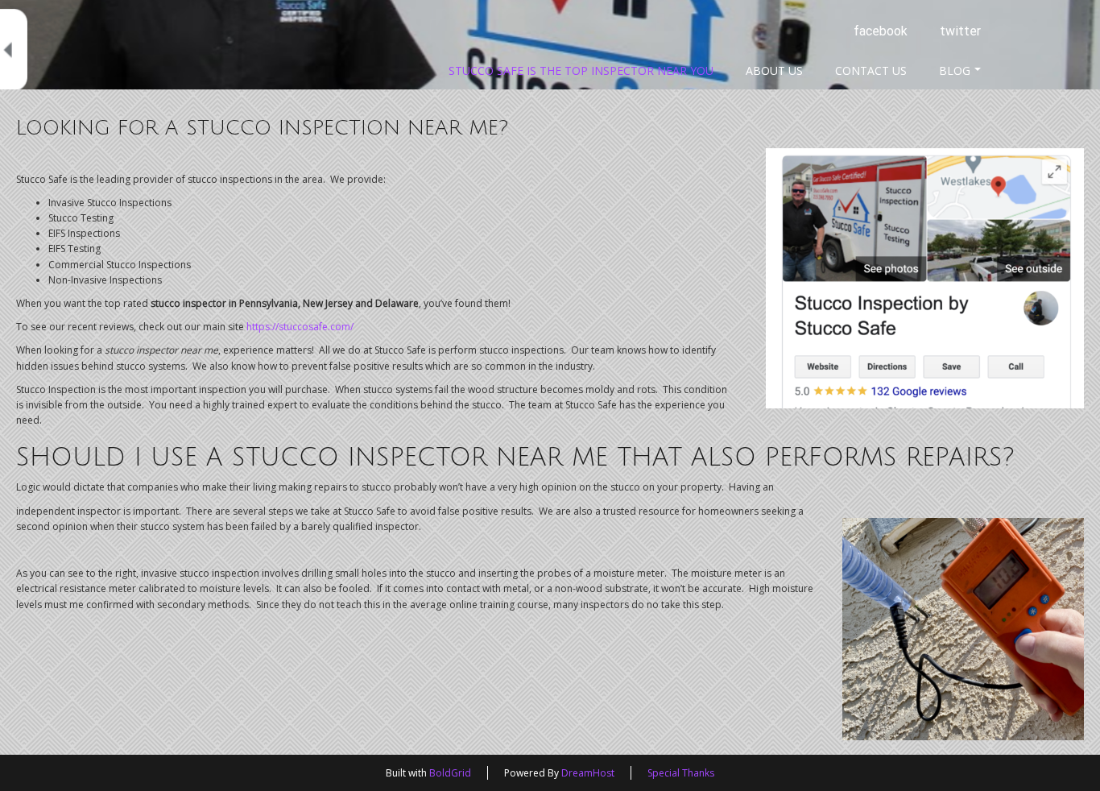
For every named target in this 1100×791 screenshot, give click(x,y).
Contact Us (871, 70)
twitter (960, 31)
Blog (954, 70)
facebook (881, 31)
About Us (774, 70)
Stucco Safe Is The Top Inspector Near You (581, 70)
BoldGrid (450, 773)
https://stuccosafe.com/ (300, 326)
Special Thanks (680, 773)
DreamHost (587, 773)
